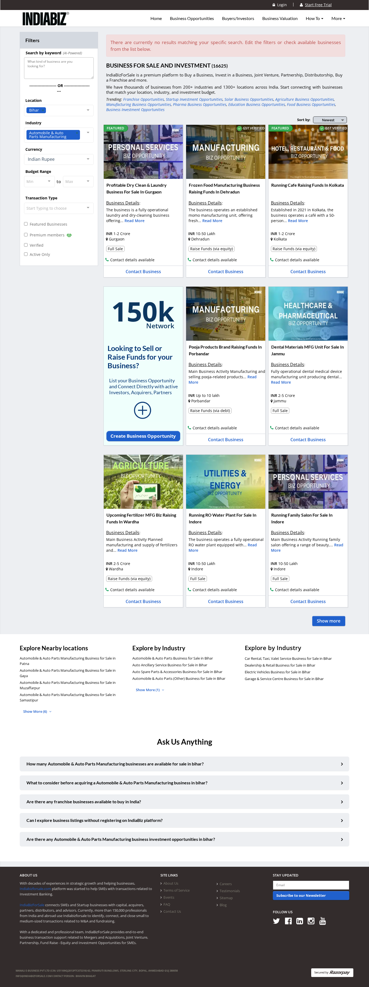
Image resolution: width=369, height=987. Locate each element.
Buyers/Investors (238, 18)
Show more (328, 621)
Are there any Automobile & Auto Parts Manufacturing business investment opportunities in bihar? (120, 839)
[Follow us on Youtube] (324, 920)
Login (281, 4)
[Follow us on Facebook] (290, 920)
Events (168, 897)
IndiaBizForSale (32, 904)
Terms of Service (176, 890)
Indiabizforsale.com (35, 888)
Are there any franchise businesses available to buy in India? (83, 801)
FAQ (166, 904)
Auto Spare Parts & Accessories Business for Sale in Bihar (177, 671)
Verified (35, 245)
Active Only (39, 254)
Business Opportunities (192, 18)
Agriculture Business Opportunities (304, 99)
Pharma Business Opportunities (199, 104)
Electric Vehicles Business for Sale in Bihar (277, 672)
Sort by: (303, 119)
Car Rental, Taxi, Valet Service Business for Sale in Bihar (288, 658)
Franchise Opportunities (143, 99)
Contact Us (172, 911)
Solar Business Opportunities (248, 99)
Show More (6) (35, 711)
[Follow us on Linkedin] (301, 920)
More (337, 18)
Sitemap (226, 897)
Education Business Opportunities (256, 104)
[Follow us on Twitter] (278, 920)
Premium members (47, 234)
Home (156, 18)
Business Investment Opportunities (135, 109)
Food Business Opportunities (311, 104)
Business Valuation (280, 18)
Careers (226, 883)
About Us (170, 883)
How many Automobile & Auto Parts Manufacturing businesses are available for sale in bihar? (115, 763)
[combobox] (59, 110)
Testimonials (230, 890)
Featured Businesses (47, 224)
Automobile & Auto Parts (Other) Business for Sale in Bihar (178, 678)
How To (313, 18)
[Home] (46, 23)
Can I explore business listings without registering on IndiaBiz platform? (94, 820)
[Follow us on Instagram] (313, 920)
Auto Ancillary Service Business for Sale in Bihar (169, 665)
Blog (223, 904)
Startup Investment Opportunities (194, 99)
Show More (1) (148, 689)
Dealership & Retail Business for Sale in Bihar (280, 665)
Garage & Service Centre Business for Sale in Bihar (284, 678)
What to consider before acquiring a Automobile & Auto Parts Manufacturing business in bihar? (116, 782)
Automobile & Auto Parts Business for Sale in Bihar (172, 658)
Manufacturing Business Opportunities (138, 104)
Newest (328, 120)
